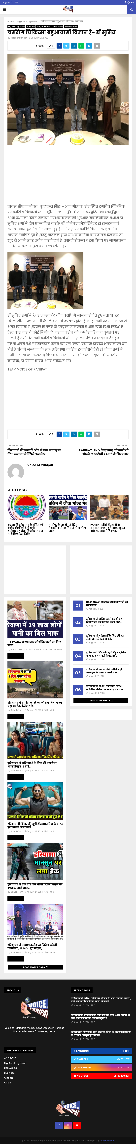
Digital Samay (107, 1140)
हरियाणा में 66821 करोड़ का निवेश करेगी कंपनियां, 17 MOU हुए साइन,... (32, 946)
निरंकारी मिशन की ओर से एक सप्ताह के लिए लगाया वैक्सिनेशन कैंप (34, 452)
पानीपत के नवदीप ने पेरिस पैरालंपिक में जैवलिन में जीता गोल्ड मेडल (67, 527)
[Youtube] (77, 1125)
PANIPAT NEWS (71, 26)
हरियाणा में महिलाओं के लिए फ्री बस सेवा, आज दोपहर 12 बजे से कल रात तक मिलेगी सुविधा (100, 1017)
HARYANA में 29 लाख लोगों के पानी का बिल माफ (34, 643)
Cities (7, 1082)
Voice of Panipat (19, 37)
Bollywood (10, 1068)
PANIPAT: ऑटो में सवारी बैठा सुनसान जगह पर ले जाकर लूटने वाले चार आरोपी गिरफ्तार (107, 527)
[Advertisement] (68, 177)
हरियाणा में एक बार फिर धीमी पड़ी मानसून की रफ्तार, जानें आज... (35, 886)
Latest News (57, 26)
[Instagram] (68, 1125)
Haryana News (43, 26)
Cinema (8, 1077)
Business (9, 1073)
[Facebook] (59, 1125)
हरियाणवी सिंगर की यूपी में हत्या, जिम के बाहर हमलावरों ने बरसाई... (35, 825)
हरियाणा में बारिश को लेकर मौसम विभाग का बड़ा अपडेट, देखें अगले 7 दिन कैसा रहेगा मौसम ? (101, 1000)
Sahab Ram (17, 710)
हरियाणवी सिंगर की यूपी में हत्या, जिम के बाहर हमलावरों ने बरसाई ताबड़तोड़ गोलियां (101, 1033)
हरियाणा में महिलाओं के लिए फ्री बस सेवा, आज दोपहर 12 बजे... (32, 765)
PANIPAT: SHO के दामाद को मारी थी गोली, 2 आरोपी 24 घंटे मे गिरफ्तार (104, 452)
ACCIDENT (10, 1058)
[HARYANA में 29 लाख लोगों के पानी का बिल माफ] (35, 619)
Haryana (31, 26)
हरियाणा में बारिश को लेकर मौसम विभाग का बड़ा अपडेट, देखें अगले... (34, 704)
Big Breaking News (16, 26)
